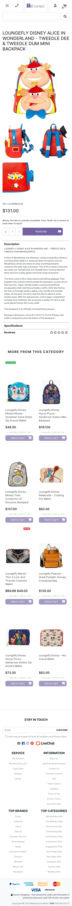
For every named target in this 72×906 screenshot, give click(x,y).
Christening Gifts (54, 831)
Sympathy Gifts (54, 861)
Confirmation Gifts (54, 836)
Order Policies (54, 783)
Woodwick (18, 871)
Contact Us (54, 768)
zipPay (18, 778)
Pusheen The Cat (18, 836)
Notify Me (41, 231)
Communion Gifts (54, 841)
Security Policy (54, 804)
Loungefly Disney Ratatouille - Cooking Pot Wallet (51, 495)
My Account (18, 758)
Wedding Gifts (54, 871)
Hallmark (18, 821)
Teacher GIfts (54, 866)
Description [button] (11, 244)
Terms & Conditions (40, 736)
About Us (54, 758)
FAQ (54, 778)
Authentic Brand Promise (54, 763)
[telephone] (16, 5)
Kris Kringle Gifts (54, 851)
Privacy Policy (60, 736)
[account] (55, 5)
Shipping (54, 788)
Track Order (18, 768)
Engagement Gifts (54, 846)
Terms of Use (54, 793)
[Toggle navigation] (7, 5)
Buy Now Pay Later (18, 763)
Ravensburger (18, 841)
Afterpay (18, 773)
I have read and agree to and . (37, 736)
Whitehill (18, 861)
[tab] (36, 280)
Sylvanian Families (18, 851)
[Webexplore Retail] (36, 5)
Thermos (18, 856)
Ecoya (18, 816)
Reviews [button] (9, 332)
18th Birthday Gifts (54, 816)
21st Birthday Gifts (54, 821)
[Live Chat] (45, 743)
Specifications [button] (13, 325)
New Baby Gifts (54, 856)
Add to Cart (17, 438)
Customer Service (54, 773)
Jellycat (18, 831)
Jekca (18, 826)
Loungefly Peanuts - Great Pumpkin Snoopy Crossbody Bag (52, 577)
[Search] (65, 16)
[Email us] (18, 743)
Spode (18, 846)
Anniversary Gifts (54, 826)
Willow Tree (18, 866)
